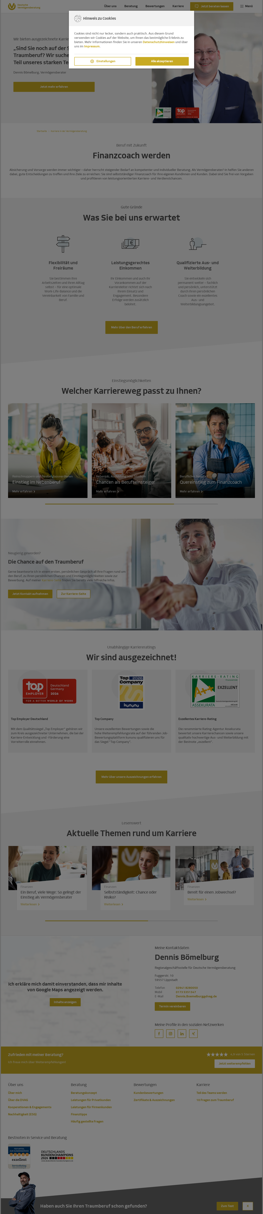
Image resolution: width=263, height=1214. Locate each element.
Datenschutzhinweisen (159, 42)
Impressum (92, 46)
